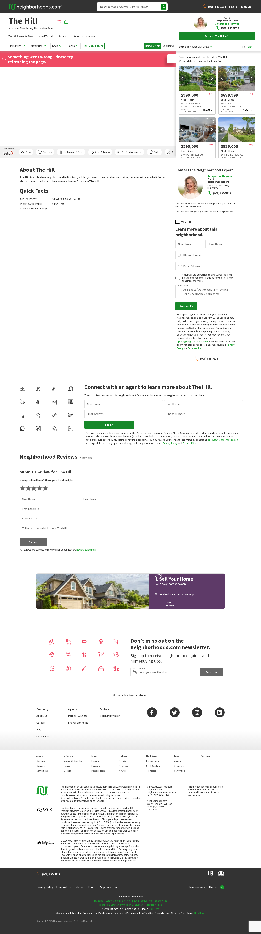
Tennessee (151, 770)
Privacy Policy (170, 443)
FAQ (38, 729)
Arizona (40, 756)
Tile (242, 46)
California (40, 760)
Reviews (63, 36)
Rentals (92, 887)
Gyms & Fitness (102, 152)
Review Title (29, 518)
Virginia (177, 760)
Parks (28, 152)
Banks (156, 152)
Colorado (40, 765)
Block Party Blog (110, 715)
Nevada (122, 760)
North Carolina (153, 756)
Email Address (191, 266)
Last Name (215, 244)
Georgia (67, 770)
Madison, (14, 28)
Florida (67, 765)
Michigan (123, 756)
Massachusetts (98, 770)
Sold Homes (168, 45)
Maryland (95, 765)
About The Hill (46, 36)
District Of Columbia (73, 760)
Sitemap (80, 887)
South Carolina (153, 765)
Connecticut (42, 770)
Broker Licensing (78, 722)
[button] (171, 58)
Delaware (68, 756)
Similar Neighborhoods (85, 36)
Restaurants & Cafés (73, 152)
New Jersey (27, 28)
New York (123, 770)
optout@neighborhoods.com (192, 341)
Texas (176, 756)
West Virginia (179, 770)
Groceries (47, 152)
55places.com (108, 887)
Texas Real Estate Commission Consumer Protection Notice (130, 904)
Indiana (95, 760)
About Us (41, 715)
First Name (184, 244)
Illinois (94, 756)
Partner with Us (77, 715)
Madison (129, 695)
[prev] (182, 78)
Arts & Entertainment (132, 152)
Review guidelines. (86, 549)
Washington (179, 765)
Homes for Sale (152, 45)
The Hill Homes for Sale (21, 36)
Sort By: (184, 46)
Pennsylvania (152, 760)
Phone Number (192, 255)
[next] (212, 78)
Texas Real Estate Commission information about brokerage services (130, 900)
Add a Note (183, 285)
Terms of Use (195, 348)
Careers (41, 722)
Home (116, 695)
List (250, 46)
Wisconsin (205, 756)
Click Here (154, 908)
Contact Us (43, 736)
